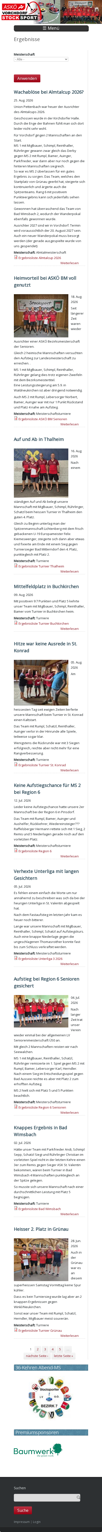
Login (37, 1522)
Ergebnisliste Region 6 (35, 851)
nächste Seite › (37, 1356)
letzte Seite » (63, 1356)
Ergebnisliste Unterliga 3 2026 (40, 958)
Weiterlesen (69, 263)
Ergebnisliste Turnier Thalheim (41, 566)
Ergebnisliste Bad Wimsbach (40, 1209)
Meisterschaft (24, 54)
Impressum (22, 1522)
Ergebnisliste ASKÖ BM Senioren (43, 419)
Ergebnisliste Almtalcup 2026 (40, 258)
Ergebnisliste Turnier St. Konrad (42, 765)
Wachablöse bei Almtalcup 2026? (49, 92)
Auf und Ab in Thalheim (39, 439)
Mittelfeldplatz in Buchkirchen (46, 586)
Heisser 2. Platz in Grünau (41, 1229)
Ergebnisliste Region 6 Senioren (42, 1107)
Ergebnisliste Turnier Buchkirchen (44, 623)
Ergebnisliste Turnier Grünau (40, 1330)
